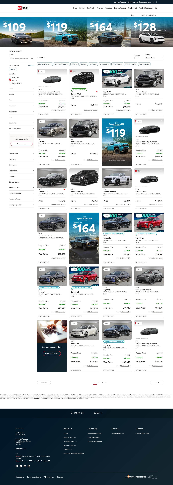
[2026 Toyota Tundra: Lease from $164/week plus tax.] (84, 238)
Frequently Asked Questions (74, 453)
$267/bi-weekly (60, 110)
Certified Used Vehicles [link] (148, 15)
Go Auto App (68, 445)
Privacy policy (49, 477)
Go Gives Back (69, 441)
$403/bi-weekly (60, 204)
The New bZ (132, 8)
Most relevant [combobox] (150, 58)
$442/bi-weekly (92, 160)
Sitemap (60, 477)
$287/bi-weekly (157, 204)
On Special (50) (17, 83)
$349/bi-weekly (60, 258)
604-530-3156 (20, 434)
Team (66, 433)
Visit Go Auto (68, 437)
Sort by (147, 54)
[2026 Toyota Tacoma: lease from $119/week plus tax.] (117, 142)
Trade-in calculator (95, 441)
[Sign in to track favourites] (64, 71)
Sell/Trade (91, 8)
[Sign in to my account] (156, 2)
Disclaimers (20, 477)
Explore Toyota (120, 8)
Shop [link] (132, 15)
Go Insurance (116, 433)
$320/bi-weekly (125, 110)
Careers (66, 449)
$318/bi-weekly (125, 258)
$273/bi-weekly (125, 312)
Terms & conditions (34, 477)
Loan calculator (93, 437)
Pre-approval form (94, 433)
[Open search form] (156, 8)
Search (11, 54)
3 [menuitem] (102, 382)
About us (108, 8)
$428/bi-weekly (157, 110)
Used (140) (15, 78)
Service (81, 8)
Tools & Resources (146, 8)
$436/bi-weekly (125, 204)
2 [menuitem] (98, 382)
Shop (75, 8)
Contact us (19, 428)
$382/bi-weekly (157, 312)
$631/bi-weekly (93, 204)
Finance (100, 8)
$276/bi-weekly (92, 312)
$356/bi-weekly (92, 110)
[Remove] (14, 69)
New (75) (14, 80)
